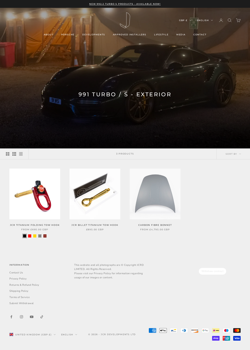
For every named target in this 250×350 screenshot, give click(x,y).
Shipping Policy (19, 291)
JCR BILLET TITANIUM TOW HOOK (94, 225)
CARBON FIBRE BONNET (155, 225)
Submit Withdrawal (21, 303)
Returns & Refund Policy (24, 285)
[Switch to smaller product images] (14, 154)
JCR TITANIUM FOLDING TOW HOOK (35, 225)
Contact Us (16, 272)
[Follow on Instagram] (21, 317)
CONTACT (199, 34)
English (203, 20)
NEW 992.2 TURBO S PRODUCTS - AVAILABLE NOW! (125, 4)
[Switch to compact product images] (21, 154)
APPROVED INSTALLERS (129, 34)
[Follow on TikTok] (42, 317)
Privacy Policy (18, 278)
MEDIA (181, 34)
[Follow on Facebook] (11, 317)
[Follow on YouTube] (32, 317)
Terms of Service (19, 297)
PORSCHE (68, 34)
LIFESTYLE (161, 34)
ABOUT (48, 34)
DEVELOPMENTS (93, 34)
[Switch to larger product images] (7, 154)
